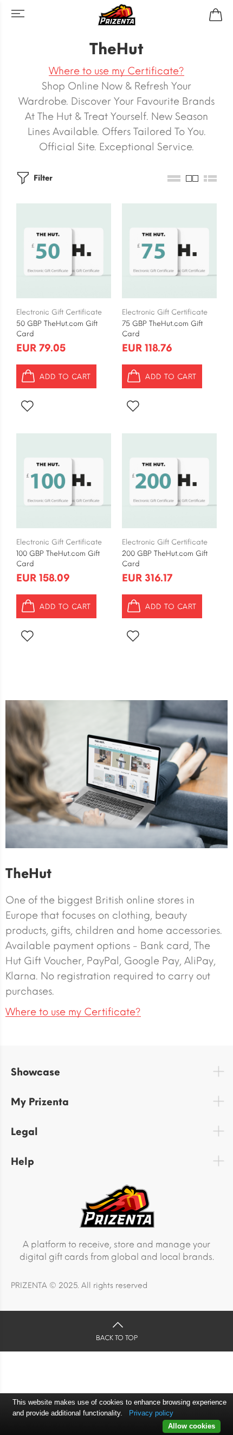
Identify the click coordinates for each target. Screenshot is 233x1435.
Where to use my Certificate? (116, 71)
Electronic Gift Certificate (59, 312)
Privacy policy (151, 1413)
